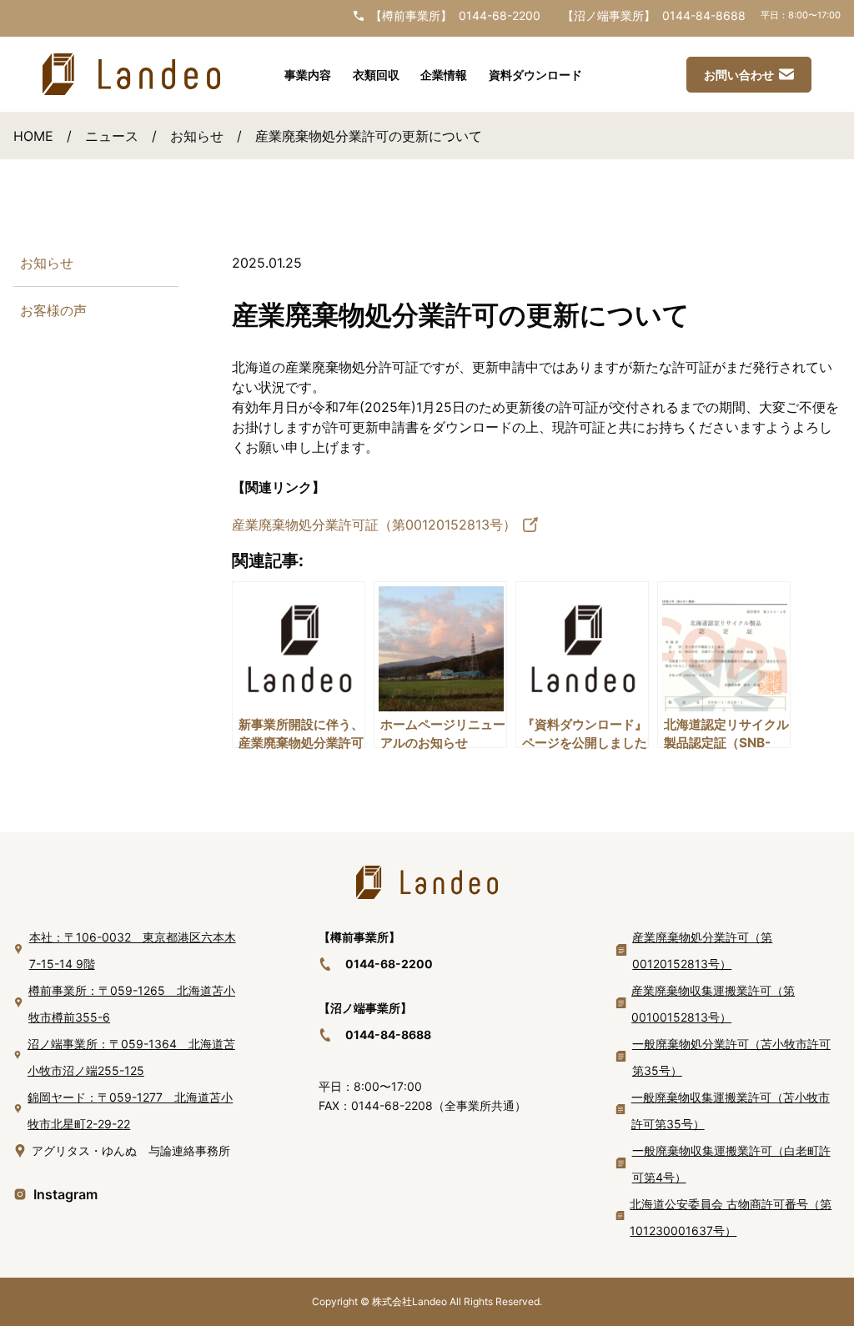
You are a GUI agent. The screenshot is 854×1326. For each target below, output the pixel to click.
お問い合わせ (739, 75)
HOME (33, 136)
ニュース (111, 136)
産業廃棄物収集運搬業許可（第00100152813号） (713, 1003)
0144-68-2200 (499, 16)
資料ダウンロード (535, 75)
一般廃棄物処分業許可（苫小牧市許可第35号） (731, 1057)
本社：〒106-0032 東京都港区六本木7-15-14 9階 (132, 950)
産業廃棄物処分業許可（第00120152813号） (702, 950)
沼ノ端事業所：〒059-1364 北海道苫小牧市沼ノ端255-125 (131, 1057)
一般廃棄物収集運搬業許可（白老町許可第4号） (731, 1163)
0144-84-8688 (704, 16)
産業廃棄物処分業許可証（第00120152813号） (374, 524)
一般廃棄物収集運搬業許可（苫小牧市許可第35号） (730, 1110)
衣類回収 (376, 75)
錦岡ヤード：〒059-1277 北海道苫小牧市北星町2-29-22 (130, 1110)
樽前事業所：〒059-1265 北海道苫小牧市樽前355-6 (131, 1003)
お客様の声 (53, 310)
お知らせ (197, 136)
